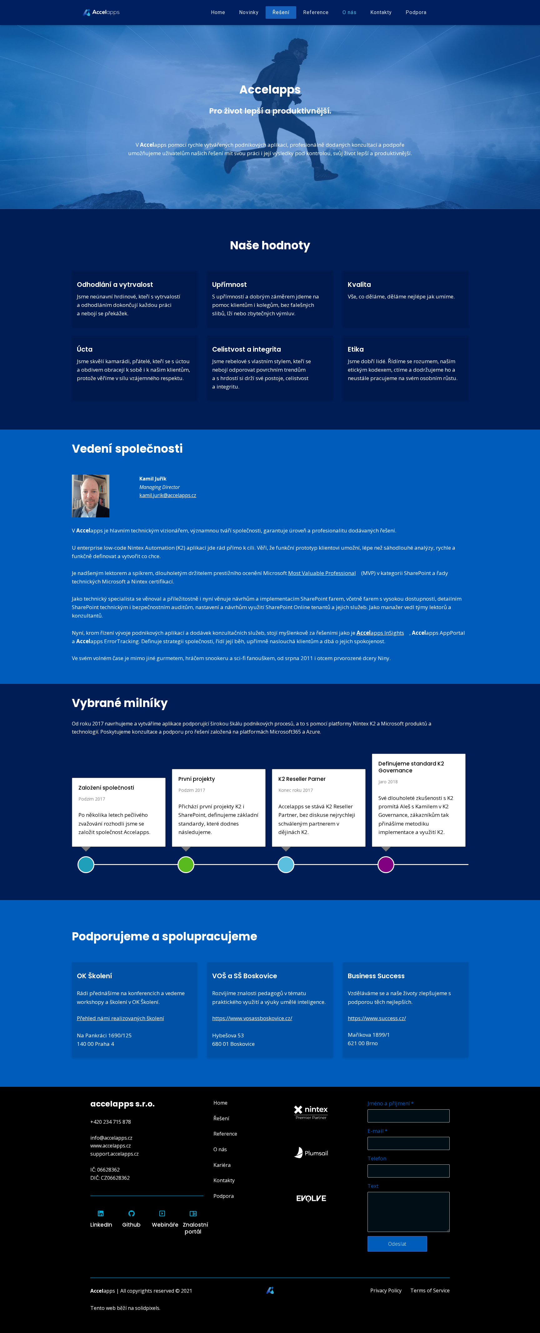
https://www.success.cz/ (377, 1018)
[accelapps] (101, 12)
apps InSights (380, 632)
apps (102, 1290)
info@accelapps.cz (111, 1137)
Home (220, 1102)
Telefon (377, 1158)
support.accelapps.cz (114, 1153)
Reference (225, 1133)
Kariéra (222, 1165)
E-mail (378, 1130)
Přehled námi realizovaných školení (120, 1018)
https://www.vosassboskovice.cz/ (252, 1018)
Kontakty (224, 1180)
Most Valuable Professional (322, 573)
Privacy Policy (386, 1290)
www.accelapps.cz (110, 1145)
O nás (220, 1149)
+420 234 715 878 (110, 1121)
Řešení (221, 1118)
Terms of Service (430, 1290)
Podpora (223, 1196)
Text (373, 1185)
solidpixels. (147, 1308)
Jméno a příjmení (391, 1103)
